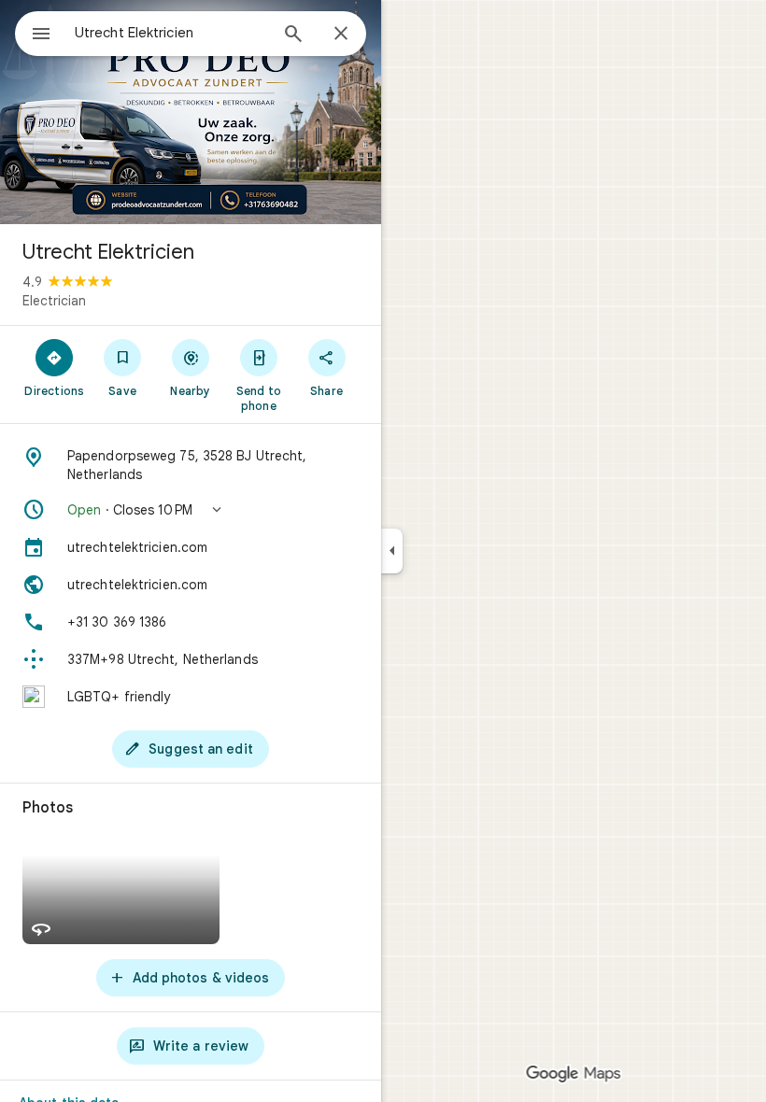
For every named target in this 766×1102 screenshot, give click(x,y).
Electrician (54, 300)
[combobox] (171, 32)
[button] (190, 510)
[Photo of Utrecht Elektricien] (190, 112)
